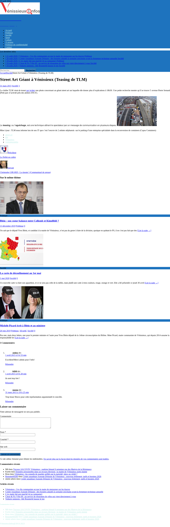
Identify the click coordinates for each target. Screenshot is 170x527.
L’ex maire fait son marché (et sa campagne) (23, 494)
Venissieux (9, 140)
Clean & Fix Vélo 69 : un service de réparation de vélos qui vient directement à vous (40, 496)
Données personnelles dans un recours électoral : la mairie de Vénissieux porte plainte (51, 472)
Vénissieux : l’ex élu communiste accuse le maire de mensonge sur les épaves (37, 489)
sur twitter (30, 90)
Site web (3, 447)
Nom (2, 432)
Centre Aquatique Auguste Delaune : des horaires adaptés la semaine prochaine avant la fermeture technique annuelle (54, 492)
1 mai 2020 (4, 278)
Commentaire (5, 416)
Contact (8, 47)
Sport (7, 37)
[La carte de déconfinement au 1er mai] (21, 266)
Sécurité (23, 331)
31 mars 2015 (5, 86)
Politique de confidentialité (16, 45)
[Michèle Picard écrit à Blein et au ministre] (21, 318)
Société (8, 35)
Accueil (8, 30)
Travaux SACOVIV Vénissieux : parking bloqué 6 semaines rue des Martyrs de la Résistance (52, 469)
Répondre (9, 364)
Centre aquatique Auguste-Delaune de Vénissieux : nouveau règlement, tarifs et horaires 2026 (62, 476)
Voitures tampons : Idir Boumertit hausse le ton (24, 499)
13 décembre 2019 (8, 226)
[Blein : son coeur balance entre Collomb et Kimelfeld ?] (21, 213)
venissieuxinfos (11, 142)
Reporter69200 (11, 476)
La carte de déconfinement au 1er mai (20, 273)
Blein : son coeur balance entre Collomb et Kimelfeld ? (29, 220)
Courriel (3, 439)
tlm (6, 137)
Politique (9, 33)
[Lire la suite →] (144, 230)
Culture (8, 40)
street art (8, 135)
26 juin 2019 (5, 331)
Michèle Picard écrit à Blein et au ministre (22, 325)
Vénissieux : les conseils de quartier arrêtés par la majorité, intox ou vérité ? (45, 474)
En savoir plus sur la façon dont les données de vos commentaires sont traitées (76, 459)
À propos (9, 42)
